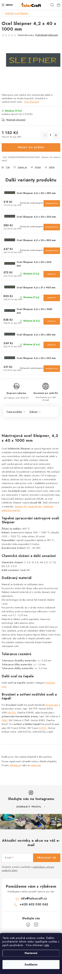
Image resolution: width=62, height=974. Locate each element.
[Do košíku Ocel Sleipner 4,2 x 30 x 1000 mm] (51, 321)
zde (46, 945)
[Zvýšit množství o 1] (56, 135)
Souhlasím (31, 964)
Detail (48, 203)
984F (4, 720)
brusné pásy (52, 705)
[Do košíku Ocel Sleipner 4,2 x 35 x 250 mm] (51, 345)
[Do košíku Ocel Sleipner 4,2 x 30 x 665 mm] (51, 274)
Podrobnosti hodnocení (46, 35)
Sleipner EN (21, 506)
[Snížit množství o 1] (45, 135)
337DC (43, 728)
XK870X (11, 712)
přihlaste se (15, 765)
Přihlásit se (46, 857)
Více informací (31, 101)
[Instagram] (36, 925)
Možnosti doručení (15, 119)
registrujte (35, 765)
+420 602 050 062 (34, 904)
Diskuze (33, 411)
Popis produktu (14, 411)
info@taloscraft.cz (34, 898)
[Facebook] (28, 925)
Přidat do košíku (31, 147)
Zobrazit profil (28, 806)
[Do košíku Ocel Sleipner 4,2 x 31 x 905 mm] (51, 298)
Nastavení (31, 953)
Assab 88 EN (34, 506)
